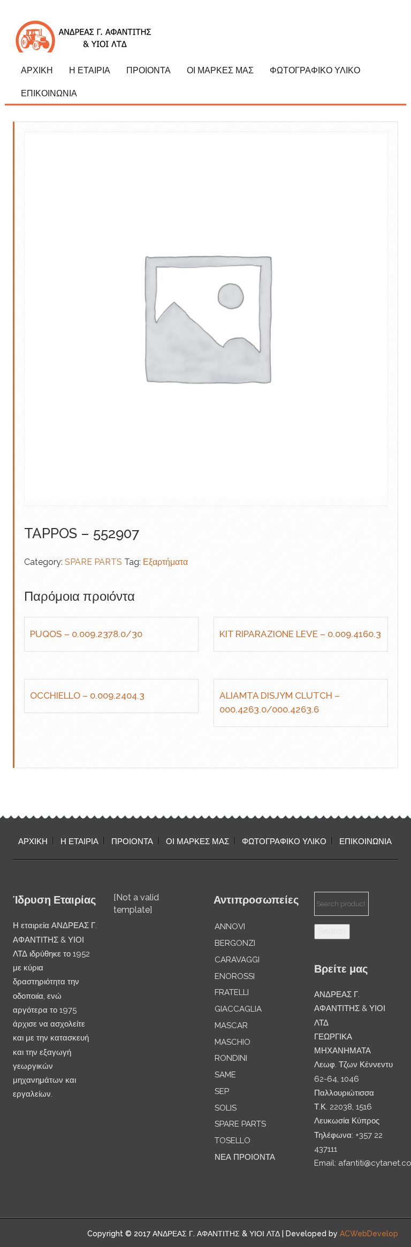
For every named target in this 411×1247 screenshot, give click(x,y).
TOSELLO (232, 1140)
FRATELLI (232, 992)
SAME (225, 1075)
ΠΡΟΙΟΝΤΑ (148, 70)
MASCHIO (232, 1042)
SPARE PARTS (93, 562)
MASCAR (231, 1025)
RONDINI (231, 1058)
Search (332, 931)
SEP (222, 1091)
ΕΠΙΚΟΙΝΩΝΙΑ (49, 93)
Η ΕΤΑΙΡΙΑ (89, 70)
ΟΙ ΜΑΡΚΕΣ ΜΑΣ (220, 70)
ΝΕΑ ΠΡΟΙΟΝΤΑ (245, 1157)
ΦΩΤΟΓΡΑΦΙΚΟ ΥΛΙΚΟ (315, 70)
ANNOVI (230, 926)
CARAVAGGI (237, 960)
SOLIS (226, 1108)
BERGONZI (235, 943)
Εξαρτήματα (165, 562)
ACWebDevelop (369, 1233)
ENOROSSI (235, 976)
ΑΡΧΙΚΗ (37, 70)
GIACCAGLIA (238, 1009)
